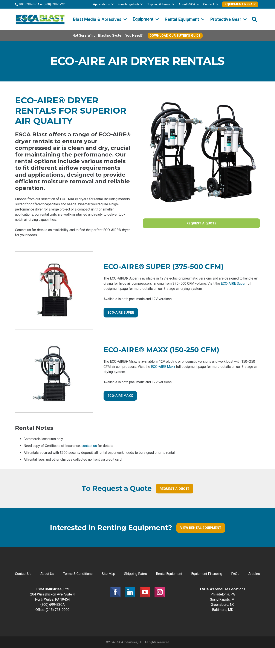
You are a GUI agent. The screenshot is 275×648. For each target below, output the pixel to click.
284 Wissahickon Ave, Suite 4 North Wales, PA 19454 (52, 594)
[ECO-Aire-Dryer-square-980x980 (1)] (54, 374)
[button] (112, 4)
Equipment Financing (206, 574)
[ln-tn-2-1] (130, 592)
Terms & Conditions (78, 574)
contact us (89, 446)
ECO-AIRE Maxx (163, 367)
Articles (254, 574)
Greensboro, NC (222, 605)
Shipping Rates (135, 574)
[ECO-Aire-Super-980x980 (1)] (54, 290)
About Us (47, 574)
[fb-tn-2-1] (115, 592)
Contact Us (23, 574)
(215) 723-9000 (57, 610)
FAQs (235, 574)
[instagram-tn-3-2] (159, 592)
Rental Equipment (169, 574)
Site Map (108, 574)
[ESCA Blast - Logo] (40, 19)
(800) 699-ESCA (52, 605)
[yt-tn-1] (145, 592)
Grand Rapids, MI (222, 599)
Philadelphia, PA (223, 594)
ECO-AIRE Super (233, 283)
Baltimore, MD (222, 610)
